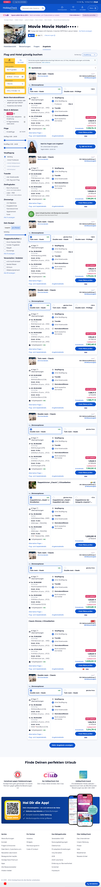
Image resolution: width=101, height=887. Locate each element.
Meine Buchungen (7, 838)
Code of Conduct (32, 849)
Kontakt (79, 2)
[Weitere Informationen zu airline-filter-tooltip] (21, 239)
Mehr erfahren (46, 62)
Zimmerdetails (43, 76)
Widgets (29, 842)
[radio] (45, 90)
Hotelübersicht (10, 46)
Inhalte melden (6, 870)
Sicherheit (55, 867)
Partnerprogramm (33, 846)
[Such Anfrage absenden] (43, 8)
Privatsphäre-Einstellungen (61, 849)
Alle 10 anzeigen (9, 254)
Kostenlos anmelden (89, 15)
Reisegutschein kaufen (9, 856)
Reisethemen (81, 853)
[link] (62, 8)
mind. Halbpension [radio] (13, 163)
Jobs (78, 849)
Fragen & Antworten (8, 846)
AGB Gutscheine (57, 860)
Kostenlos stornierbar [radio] (14, 106)
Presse (79, 846)
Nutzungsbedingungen (60, 842)
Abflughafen (9, 66)
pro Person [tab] (16, 228)
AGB (53, 856)
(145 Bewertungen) (90, 78)
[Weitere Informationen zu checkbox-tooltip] (14, 113)
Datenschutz (56, 846)
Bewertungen (25, 46)
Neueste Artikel (82, 856)
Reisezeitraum (10, 73)
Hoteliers (30, 838)
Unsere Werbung (83, 842)
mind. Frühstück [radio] (13, 160)
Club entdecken (74, 15)
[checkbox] (15, 113)
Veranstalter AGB (58, 838)
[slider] (4, 140)
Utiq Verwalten (57, 853)
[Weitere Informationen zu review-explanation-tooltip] (54, 35)
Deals (6, 2)
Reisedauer (9, 81)
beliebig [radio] (10, 157)
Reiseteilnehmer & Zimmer (14, 88)
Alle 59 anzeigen (9, 273)
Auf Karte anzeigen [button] (85, 31)
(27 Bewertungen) (90, 486)
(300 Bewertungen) (90, 625)
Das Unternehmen (83, 838)
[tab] (9, 61)
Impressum (56, 870)
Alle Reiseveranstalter (8, 867)
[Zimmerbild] (32, 76)
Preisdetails (79, 128)
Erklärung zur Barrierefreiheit (62, 863)
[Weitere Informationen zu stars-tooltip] (77, 27)
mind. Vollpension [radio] (13, 166)
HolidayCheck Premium (9, 860)
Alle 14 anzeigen (9, 217)
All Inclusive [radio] (11, 169)
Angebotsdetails (58, 136)
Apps (3, 863)
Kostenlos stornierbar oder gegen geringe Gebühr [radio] (16, 101)
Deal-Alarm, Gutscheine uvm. (11, 849)
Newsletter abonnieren (9, 853)
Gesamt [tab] (7, 228)
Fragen (37, 46)
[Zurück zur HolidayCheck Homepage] (10, 8)
